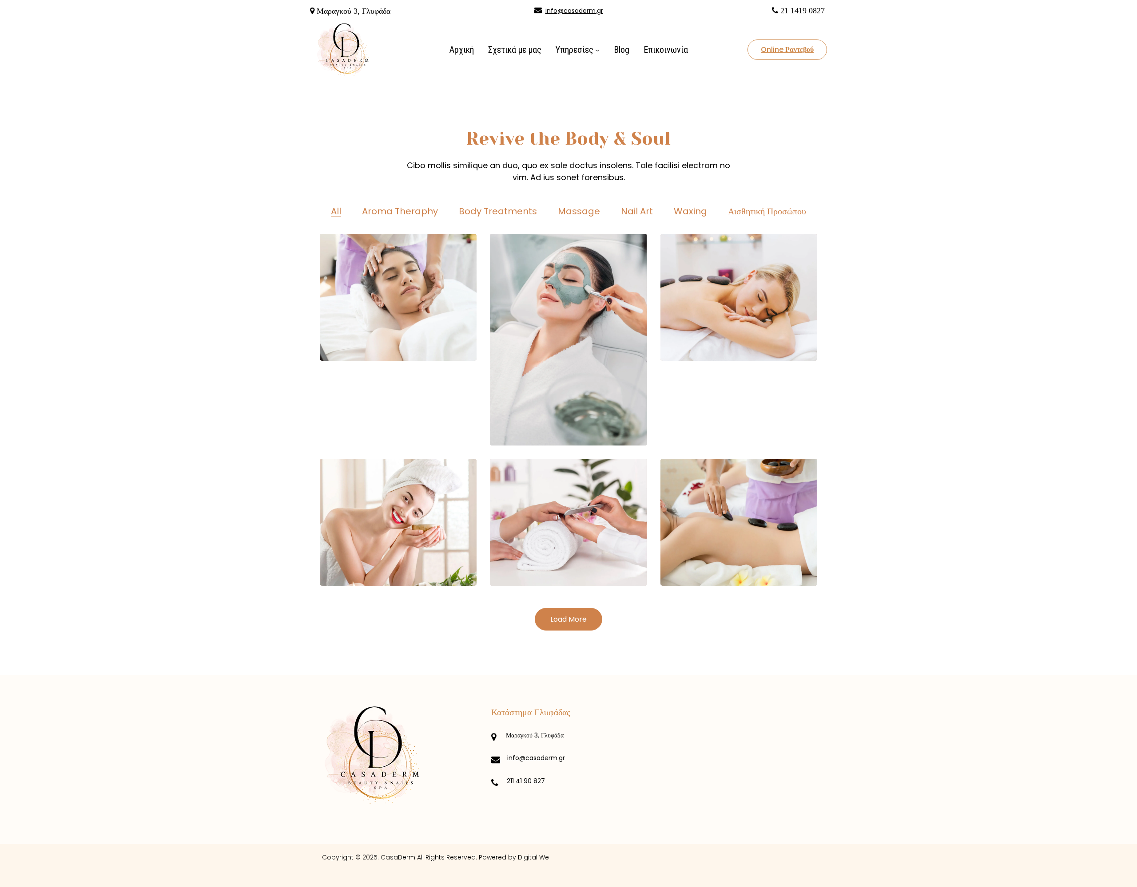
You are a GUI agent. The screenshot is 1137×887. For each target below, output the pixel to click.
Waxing (690, 211)
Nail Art (637, 211)
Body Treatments (498, 211)
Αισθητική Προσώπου (767, 211)
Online (787, 49)
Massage (579, 211)
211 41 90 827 (526, 781)
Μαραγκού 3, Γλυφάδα (535, 735)
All (336, 211)
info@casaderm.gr (574, 10)
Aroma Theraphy (400, 211)
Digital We (533, 857)
